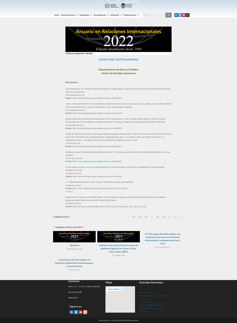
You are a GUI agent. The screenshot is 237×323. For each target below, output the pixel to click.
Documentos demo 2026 (152, 305)
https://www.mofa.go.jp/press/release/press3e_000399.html (97, 161)
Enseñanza (84, 15)
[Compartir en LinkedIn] (145, 217)
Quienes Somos (68, 15)
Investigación (100, 15)
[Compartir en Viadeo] (175, 217)
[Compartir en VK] (157, 217)
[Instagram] (187, 15)
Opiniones (74, 245)
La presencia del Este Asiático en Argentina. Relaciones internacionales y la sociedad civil (74, 263)
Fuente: (68, 161)
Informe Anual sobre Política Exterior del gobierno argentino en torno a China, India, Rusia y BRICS (118, 248)
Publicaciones (129, 15)
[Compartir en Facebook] (134, 217)
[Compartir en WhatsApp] (181, 217)
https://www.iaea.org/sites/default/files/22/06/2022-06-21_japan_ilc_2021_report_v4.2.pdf (109, 207)
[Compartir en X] (128, 217)
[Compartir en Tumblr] (169, 217)
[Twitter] (180, 15)
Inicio (56, 15)
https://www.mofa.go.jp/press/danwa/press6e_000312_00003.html (99, 188)
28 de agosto (147, 293)
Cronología (146, 302)
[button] (69, 15)
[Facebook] (176, 15)
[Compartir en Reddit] (163, 217)
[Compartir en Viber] (151, 217)
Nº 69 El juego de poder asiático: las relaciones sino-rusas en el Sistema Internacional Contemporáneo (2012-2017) (162, 239)
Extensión (114, 15)
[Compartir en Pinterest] (140, 217)
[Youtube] (184, 15)
